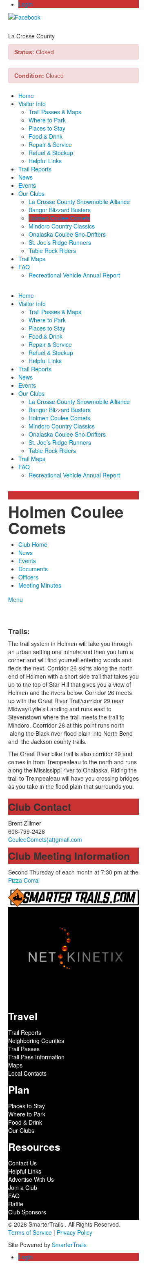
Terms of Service (30, 1232)
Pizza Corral (24, 880)
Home (26, 95)
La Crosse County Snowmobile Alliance (79, 202)
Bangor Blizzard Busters (60, 210)
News (25, 177)
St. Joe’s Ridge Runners (60, 242)
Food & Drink (45, 136)
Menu (15, 599)
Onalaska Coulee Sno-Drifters (67, 234)
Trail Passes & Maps (55, 112)
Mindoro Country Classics (62, 226)
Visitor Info (32, 104)
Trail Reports (34, 169)
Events (27, 185)
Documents (33, 569)
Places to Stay (47, 128)
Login (25, 4)
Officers (28, 577)
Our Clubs (31, 193)
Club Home (32, 544)
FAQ (24, 267)
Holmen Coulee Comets (59, 218)
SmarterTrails (69, 1245)
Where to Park (47, 120)
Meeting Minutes (39, 585)
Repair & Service (50, 144)
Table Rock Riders (52, 250)
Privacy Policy (74, 1232)
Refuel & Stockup (51, 153)
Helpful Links (45, 161)
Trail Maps (31, 259)
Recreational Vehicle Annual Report (74, 275)
